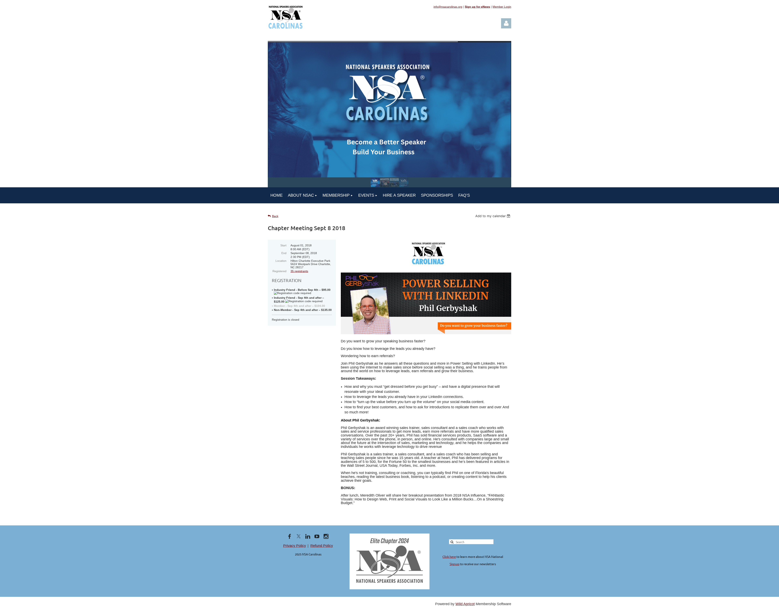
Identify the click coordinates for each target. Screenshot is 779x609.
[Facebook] (289, 536)
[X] (298, 536)
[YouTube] (317, 536)
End (283, 253)
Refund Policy (321, 546)
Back (275, 216)
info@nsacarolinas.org (448, 6)
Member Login (502, 6)
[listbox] (493, 215)
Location (280, 260)
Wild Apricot (465, 604)
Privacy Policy (294, 546)
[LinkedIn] (308, 536)
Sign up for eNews (477, 6)
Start (283, 245)
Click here (449, 556)
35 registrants (299, 271)
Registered (279, 271)
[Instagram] (326, 536)
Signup (454, 564)
